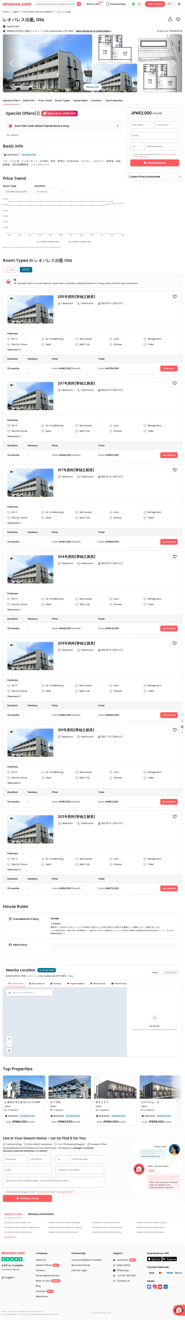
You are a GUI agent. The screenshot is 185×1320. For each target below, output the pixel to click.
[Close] (146, 620)
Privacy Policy (73, 683)
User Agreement (92, 683)
